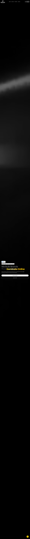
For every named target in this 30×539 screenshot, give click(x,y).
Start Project (26, 1)
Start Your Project (15, 275)
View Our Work (15, 277)
